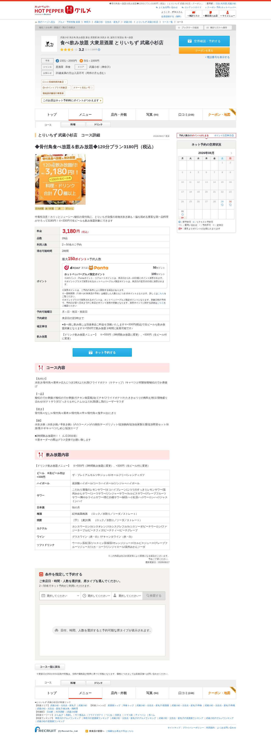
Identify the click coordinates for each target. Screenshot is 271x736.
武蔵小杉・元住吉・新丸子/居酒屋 (153, 705)
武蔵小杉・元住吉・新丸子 (107, 22)
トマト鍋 (128, 715)
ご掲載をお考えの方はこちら (119, 731)
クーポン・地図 (219, 114)
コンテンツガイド (192, 7)
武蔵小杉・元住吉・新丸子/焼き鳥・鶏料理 (57, 708)
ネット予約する (105, 352)
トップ (52, 114)
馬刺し (69, 715)
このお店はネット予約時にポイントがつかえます (71, 100)
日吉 (218, 3)
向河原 (224, 3)
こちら (161, 293)
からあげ (59, 715)
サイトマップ (174, 727)
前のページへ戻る (46, 22)
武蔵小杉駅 (72, 712)
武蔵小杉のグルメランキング (220, 718)
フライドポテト (95, 715)
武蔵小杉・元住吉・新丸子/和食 (187, 705)
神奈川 (87, 22)
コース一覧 (167, 22)
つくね (109, 715)
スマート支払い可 (81, 87)
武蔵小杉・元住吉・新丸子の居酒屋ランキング (181, 718)
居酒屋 (59, 66)
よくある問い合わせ (168, 7)
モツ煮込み (80, 715)
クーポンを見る (204, 50)
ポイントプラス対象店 (56, 87)
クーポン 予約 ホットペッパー (221, 7)
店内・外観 (119, 114)
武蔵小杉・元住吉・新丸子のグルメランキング (134, 718)
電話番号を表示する (218, 57)
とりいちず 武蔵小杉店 (147, 22)
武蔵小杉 (232, 3)
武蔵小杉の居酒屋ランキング (51, 721)
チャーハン (140, 715)
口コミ (186, 114)
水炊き (118, 715)
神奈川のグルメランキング (68, 718)
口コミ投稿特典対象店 (53, 82)
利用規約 (210, 727)
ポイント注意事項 (222, 135)
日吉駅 (50, 712)
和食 (68, 66)
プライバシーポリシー (193, 727)
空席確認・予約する (207, 41)
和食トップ (128, 705)
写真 (152, 114)
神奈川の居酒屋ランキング (96, 718)
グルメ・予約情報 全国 (69, 22)
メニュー (85, 114)
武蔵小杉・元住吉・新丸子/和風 (220, 705)
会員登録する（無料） (172, 16)
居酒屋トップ (114, 705)
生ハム (152, 715)
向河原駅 (60, 712)
